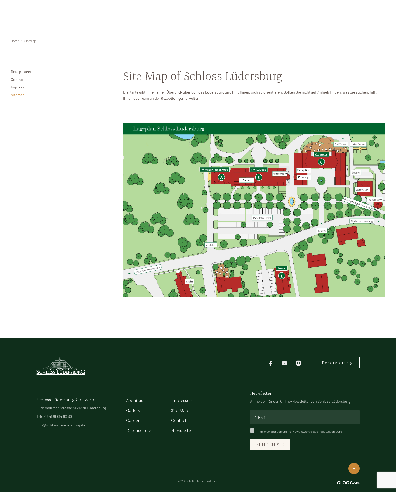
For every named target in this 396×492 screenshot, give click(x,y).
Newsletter (182, 430)
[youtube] (284, 362)
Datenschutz (138, 430)
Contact (17, 79)
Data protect (21, 71)
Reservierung (337, 362)
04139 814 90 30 (322, 17)
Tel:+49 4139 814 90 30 (54, 416)
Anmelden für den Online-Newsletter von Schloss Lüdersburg (300, 431)
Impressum (20, 87)
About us (134, 400)
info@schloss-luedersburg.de (60, 425)
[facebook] (270, 362)
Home (15, 41)
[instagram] (298, 362)
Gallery (133, 410)
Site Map (179, 410)
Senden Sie (270, 444)
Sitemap (30, 41)
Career (133, 420)
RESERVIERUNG (365, 17)
